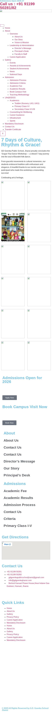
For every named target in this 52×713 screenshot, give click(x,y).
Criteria (10, 519)
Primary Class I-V (22, 106)
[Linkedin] (37, 593)
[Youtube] (3, 160)
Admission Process (18, 80)
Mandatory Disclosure (14, 124)
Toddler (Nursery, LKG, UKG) (27, 103)
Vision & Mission (22, 42)
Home (7, 28)
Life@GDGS (10, 98)
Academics (14, 100)
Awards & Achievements (20, 66)
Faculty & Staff (21, 54)
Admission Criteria (18, 83)
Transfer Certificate (13, 129)
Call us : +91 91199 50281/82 (17, 6)
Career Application (18, 57)
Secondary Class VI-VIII (25, 109)
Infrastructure (15, 118)
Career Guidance (17, 115)
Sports (12, 121)
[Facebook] (11, 593)
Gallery (8, 60)
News (12, 71)
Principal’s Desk (22, 51)
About (7, 31)
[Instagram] (3, 146)
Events (13, 63)
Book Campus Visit (18, 92)
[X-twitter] (24, 593)
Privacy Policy (13, 617)
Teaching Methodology (19, 95)
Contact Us (9, 127)
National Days (16, 74)
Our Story (19, 40)
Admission (9, 77)
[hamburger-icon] (2, 25)
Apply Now (9, 398)
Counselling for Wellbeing (21, 112)
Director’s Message (23, 48)
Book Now (9, 423)
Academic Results (17, 89)
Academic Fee (16, 86)
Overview (14, 34)
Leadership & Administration (22, 45)
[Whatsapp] (3, 153)
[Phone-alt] (3, 139)
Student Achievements (19, 69)
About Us (18, 37)
